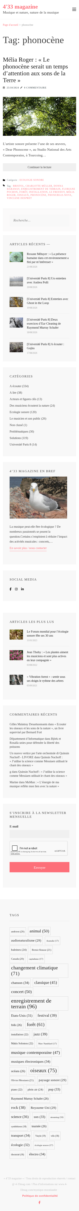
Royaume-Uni (43, 1108)
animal (39, 931)
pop (54, 1089)
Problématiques (19, 431)
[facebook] (39, 1202)
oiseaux (23, 195)
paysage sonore (52, 1080)
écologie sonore (44, 1145)
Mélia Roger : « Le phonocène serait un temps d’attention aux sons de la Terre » (35, 70)
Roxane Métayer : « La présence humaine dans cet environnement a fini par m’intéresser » (48, 258)
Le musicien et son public (25, 418)
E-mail (14, 826)
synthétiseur (18, 1126)
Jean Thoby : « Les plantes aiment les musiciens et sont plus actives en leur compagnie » (47, 656)
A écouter (15, 386)
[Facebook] (11, 589)
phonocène (38, 195)
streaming (56, 1117)
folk (16, 1025)
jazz (40, 1034)
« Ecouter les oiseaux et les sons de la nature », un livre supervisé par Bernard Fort (38, 728)
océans (18, 1071)
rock (18, 1108)
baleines (19, 949)
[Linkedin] (22, 589)
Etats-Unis (21, 1015)
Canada (17, 959)
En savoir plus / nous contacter (28, 548)
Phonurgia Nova (60, 195)
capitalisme (36, 959)
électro (37, 1154)
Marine (14, 782)
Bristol (18, 186)
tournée (39, 1126)
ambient (17, 931)
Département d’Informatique (27, 738)
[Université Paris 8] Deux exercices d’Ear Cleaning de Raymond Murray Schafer (44, 323)
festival (47, 1015)
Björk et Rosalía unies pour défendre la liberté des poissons (35, 742)
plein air (35, 1089)
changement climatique (34, 970)
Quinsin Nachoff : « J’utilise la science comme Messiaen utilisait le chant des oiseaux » (38, 761)
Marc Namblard (47, 1043)
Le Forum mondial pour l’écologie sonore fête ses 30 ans (47, 633)
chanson (20, 983)
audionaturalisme (26, 940)
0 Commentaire (35, 87)
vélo (55, 1136)
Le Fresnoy (57, 192)
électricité (17, 1154)
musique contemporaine (35, 1052)
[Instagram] (16, 589)
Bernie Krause (41, 949)
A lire (13, 392)
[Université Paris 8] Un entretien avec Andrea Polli (46, 280)
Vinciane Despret (19, 198)
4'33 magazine (20, 6)
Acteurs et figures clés (23, 399)
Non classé (16, 425)
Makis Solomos (22, 1043)
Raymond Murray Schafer (30, 1098)
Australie (52, 941)
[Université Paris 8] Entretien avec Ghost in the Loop (47, 301)
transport (20, 1135)
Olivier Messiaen (22, 1080)
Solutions (15, 438)
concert (21, 991)
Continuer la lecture (39, 167)
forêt (23, 192)
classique (45, 982)
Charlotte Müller (39, 186)
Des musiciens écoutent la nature (29, 405)
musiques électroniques (30, 1061)
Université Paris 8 (20, 444)
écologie (20, 1145)
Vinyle (40, 1136)
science (20, 1117)
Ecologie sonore (32, 180)
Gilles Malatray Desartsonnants (28, 724)
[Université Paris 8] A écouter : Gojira (45, 346)
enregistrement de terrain (41, 189)
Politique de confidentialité (40, 1195)
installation (38, 192)
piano (16, 1089)
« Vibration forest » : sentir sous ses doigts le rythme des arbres (46, 678)
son (39, 1117)
